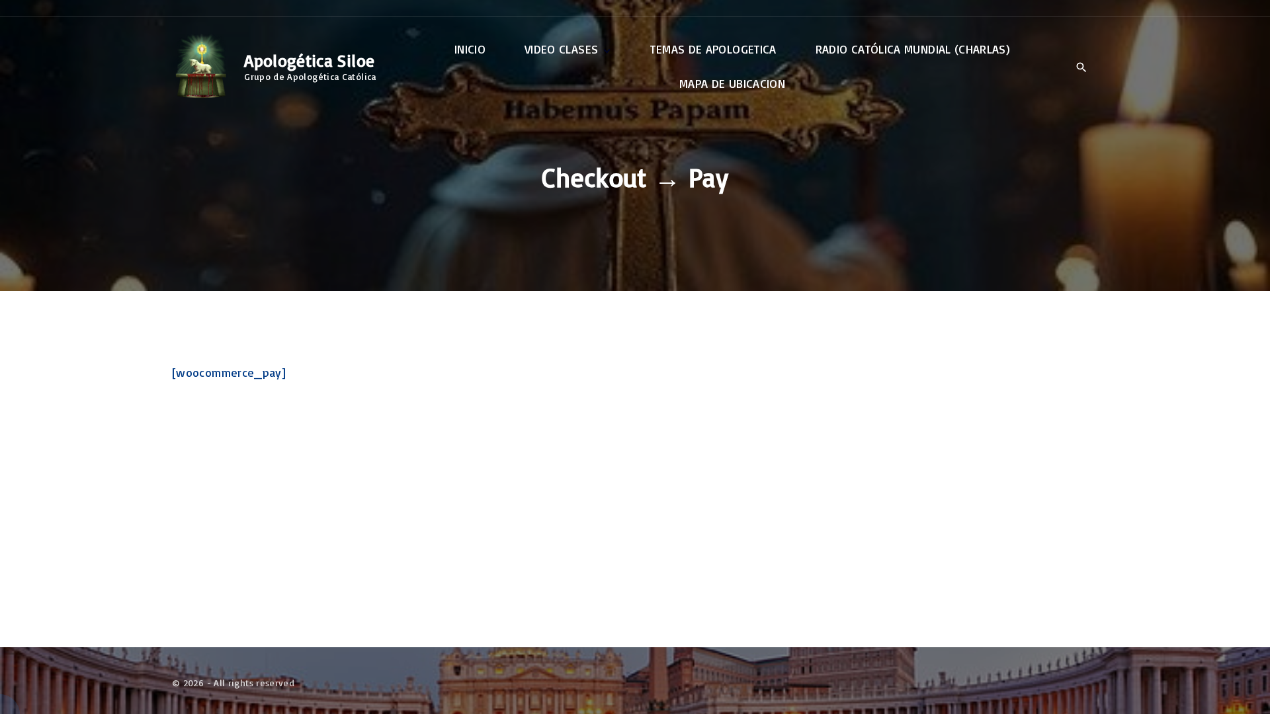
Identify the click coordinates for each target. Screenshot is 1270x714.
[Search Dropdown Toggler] (1081, 67)
